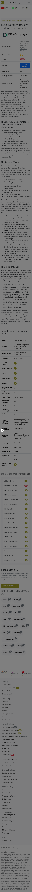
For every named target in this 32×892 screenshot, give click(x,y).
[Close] (2, 430)
